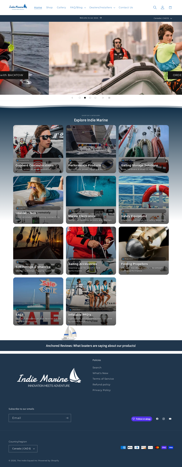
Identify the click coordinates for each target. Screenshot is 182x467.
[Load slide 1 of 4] (79, 97)
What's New (100, 373)
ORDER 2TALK (134, 75)
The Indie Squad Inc (27, 460)
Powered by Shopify (48, 460)
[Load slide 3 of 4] (90, 97)
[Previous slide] (72, 98)
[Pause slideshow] (110, 98)
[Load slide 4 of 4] (95, 97)
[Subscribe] (67, 418)
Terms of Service (103, 378)
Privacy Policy (102, 390)
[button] (77, 7)
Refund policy (101, 384)
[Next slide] (103, 98)
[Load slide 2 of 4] (85, 97)
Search (97, 367)
